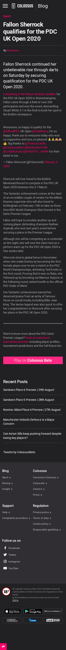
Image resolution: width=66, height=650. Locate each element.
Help (5, 512)
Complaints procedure (15, 518)
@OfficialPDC (11, 131)
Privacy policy (41, 512)
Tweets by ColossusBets (19, 452)
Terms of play (41, 518)
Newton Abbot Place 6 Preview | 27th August (32, 409)
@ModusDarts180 (36, 147)
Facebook (14, 548)
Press (36, 494)
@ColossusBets (13, 147)
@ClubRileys (40, 131)
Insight (6, 489)
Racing (6, 483)
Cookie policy (41, 523)
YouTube (13, 568)
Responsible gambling (46, 529)
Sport (5, 477)
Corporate (39, 483)
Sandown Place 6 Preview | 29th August (28, 389)
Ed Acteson (13, 50)
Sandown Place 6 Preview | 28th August (28, 399)
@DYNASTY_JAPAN (36, 151)
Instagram (14, 561)
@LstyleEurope (12, 151)
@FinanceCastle (35, 143)
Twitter (12, 554)
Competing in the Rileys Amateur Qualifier (30, 94)
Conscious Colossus (45, 477)
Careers (38, 489)
